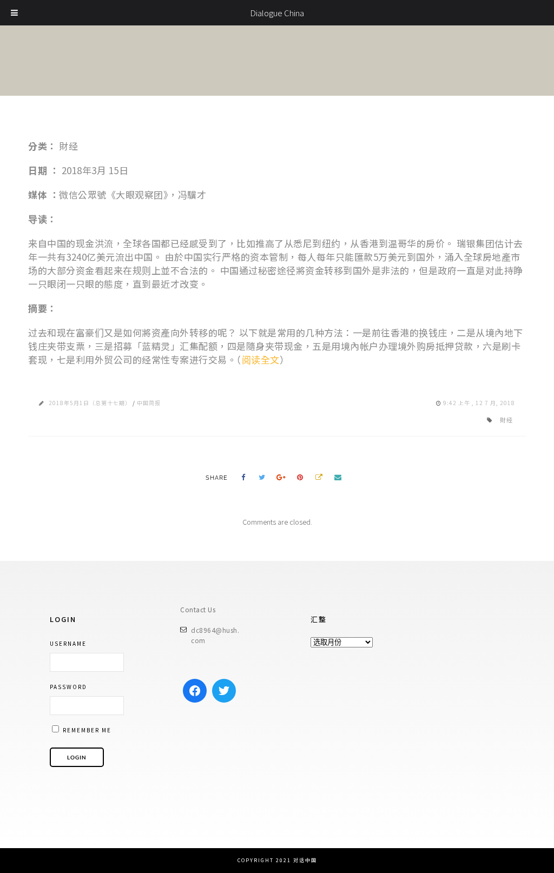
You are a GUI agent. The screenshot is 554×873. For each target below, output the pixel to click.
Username (68, 643)
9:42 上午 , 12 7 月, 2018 (479, 403)
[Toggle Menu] (14, 12)
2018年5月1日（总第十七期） (90, 403)
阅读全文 (261, 359)
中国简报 (149, 403)
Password (68, 687)
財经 (506, 419)
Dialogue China (277, 12)
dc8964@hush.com (215, 635)
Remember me (86, 730)
